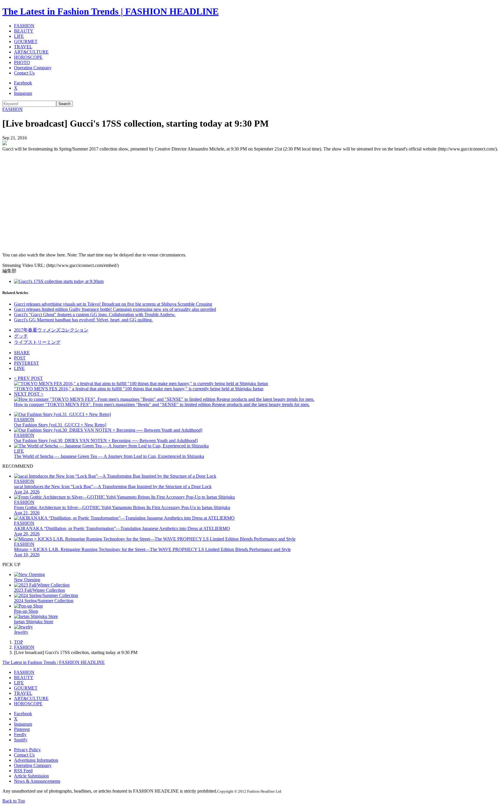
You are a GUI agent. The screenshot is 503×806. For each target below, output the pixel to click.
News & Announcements (37, 781)
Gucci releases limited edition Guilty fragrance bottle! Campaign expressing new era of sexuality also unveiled (115, 309)
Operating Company (33, 67)
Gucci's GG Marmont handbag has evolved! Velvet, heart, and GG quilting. (83, 319)
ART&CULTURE (31, 51)
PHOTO (22, 62)
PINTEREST (26, 363)
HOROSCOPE (28, 57)
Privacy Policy (27, 749)
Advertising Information (36, 760)
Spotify (20, 739)
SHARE (22, 352)
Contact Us (24, 72)
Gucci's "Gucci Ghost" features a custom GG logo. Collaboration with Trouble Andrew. (95, 314)
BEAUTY (23, 31)
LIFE (19, 36)
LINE (19, 368)
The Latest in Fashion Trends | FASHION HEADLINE (110, 11)
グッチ (21, 336)
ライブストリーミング (37, 342)
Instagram (23, 93)
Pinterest (22, 729)
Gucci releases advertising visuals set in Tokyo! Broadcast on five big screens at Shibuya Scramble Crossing (113, 304)
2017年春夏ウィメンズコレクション (51, 329)
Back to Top (13, 800)
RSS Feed (23, 770)
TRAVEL (23, 46)
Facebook (23, 82)
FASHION (24, 25)
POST (20, 357)
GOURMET (26, 41)
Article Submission (31, 775)
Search (64, 104)
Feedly (20, 734)
